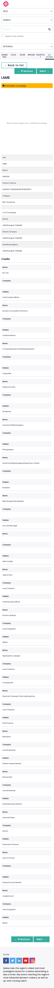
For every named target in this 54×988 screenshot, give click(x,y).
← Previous (25, 71)
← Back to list (14, 65)
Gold (13, 54)
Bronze (31, 54)
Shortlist (40, 55)
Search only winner (14, 36)
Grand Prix (4, 55)
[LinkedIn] (19, 961)
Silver (22, 54)
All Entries (49, 55)
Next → (45, 71)
